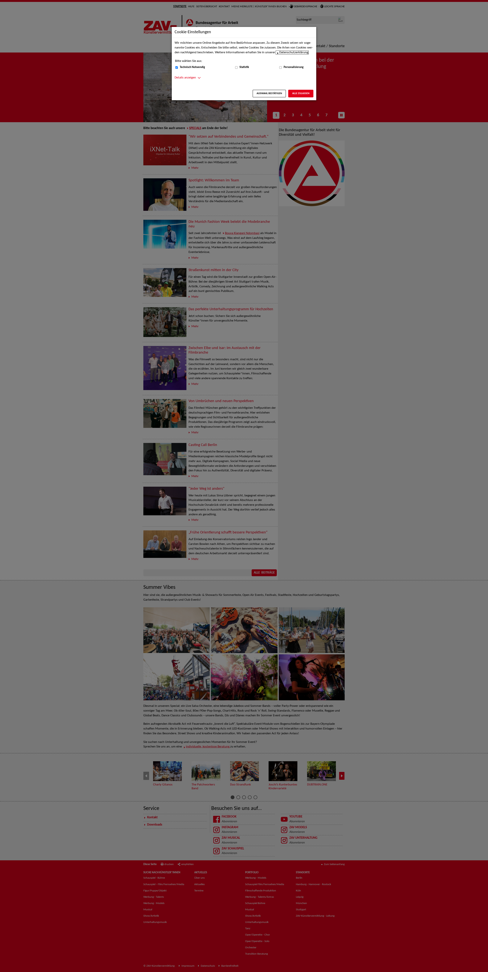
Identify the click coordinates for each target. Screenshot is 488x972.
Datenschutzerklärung (293, 52)
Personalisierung (293, 67)
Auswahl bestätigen (269, 93)
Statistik (244, 67)
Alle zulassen (300, 93)
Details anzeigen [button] (185, 77)
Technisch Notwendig (192, 67)
